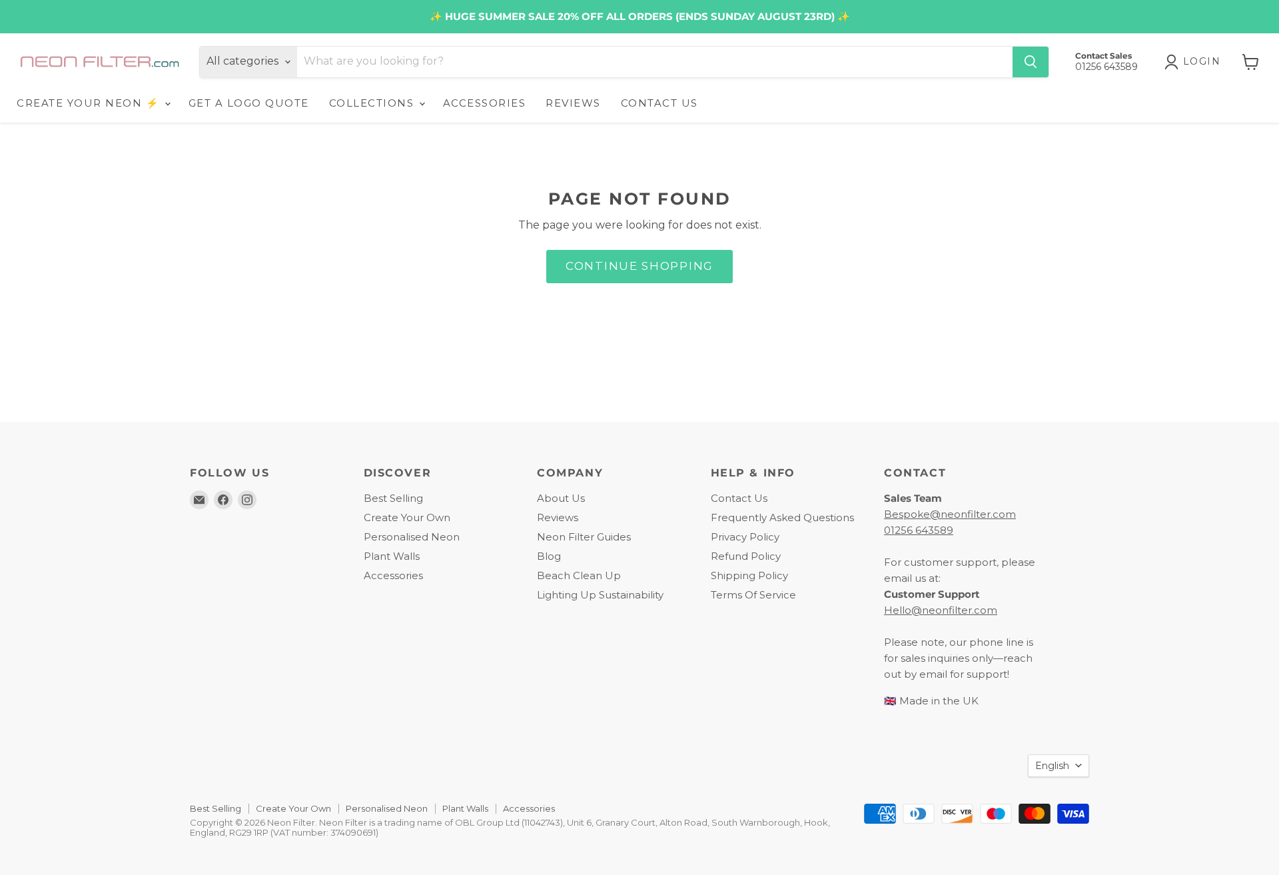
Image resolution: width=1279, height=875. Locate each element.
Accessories (393, 575)
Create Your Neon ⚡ (90, 103)
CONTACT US (659, 103)
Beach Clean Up (579, 575)
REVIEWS (573, 103)
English (1052, 766)
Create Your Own (407, 517)
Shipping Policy (749, 575)
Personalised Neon (412, 536)
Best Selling (393, 498)
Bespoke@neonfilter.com (950, 514)
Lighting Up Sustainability (600, 594)
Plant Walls (392, 556)
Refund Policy (746, 556)
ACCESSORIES (484, 103)
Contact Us (739, 498)
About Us (561, 498)
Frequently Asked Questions (782, 517)
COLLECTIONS (373, 103)
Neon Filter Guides (584, 536)
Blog (549, 556)
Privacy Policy (745, 536)
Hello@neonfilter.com (940, 610)
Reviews (557, 517)
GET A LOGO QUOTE (249, 103)
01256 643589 (918, 530)
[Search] (1031, 62)
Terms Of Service (753, 594)
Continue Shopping (639, 266)
